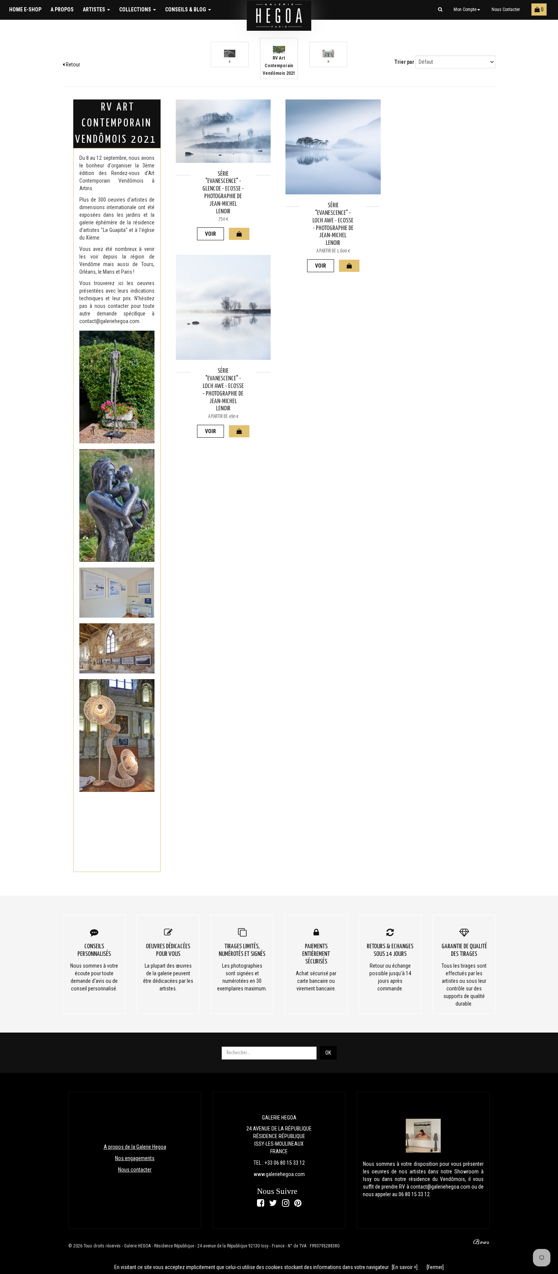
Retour (72, 64)
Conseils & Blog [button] (186, 9)
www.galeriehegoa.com (279, 1174)
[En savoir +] (405, 1267)
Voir (210, 234)
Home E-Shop (25, 9)
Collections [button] (135, 9)
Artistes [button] (94, 9)
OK (328, 1053)
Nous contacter (506, 9)
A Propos (62, 9)
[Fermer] (435, 1267)
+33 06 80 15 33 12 (285, 1163)
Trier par (404, 62)
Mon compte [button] (465, 9)
